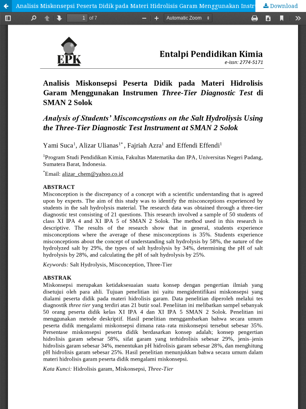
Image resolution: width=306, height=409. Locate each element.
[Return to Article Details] (6, 6)
